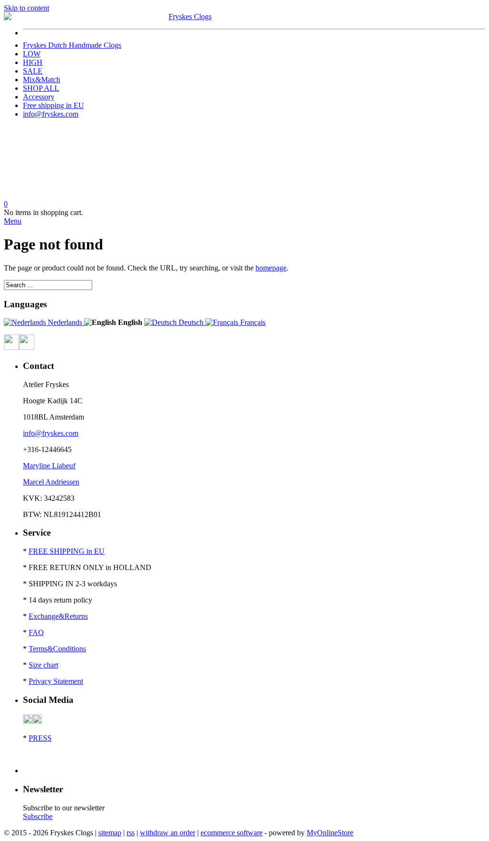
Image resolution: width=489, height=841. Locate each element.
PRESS (40, 738)
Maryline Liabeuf (49, 466)
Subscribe (38, 816)
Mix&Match (41, 79)
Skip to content (26, 8)
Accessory (38, 97)
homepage (271, 268)
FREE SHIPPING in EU (67, 551)
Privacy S (43, 681)
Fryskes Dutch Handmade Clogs (72, 45)
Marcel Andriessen (51, 482)
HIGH (33, 62)
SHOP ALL (41, 88)
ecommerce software (232, 833)
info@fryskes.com (50, 114)
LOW (32, 54)
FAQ (36, 632)
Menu (12, 221)
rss (131, 833)
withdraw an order (167, 833)
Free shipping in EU (53, 105)
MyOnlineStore (330, 833)
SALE (33, 71)
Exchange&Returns (58, 616)
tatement (70, 681)
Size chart (43, 665)
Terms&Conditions (57, 649)
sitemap (109, 833)
